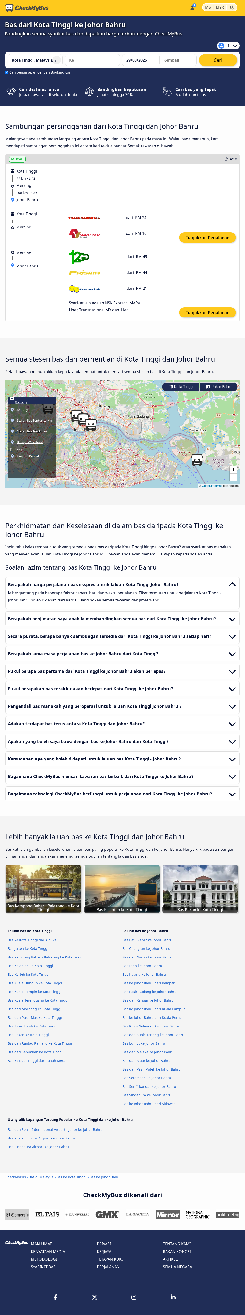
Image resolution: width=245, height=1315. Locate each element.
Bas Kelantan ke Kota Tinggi (30, 966)
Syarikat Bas (43, 1267)
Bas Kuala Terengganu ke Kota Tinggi (38, 1000)
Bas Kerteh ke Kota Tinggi (29, 974)
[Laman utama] (27, 8)
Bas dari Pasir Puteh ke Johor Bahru (151, 1069)
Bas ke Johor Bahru (105, 1177)
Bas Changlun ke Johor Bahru (146, 948)
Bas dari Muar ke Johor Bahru (146, 1060)
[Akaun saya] (192, 7)
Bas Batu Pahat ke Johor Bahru (147, 940)
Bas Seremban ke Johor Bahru (146, 1078)
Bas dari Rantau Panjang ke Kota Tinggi (40, 1043)
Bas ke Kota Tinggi (71, 1177)
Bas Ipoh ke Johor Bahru (142, 966)
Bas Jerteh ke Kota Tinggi (28, 948)
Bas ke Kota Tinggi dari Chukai (32, 940)
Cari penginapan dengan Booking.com (40, 72)
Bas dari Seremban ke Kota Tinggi (35, 1052)
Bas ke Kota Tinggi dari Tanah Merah (37, 1060)
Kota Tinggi (183, 387)
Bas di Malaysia (41, 1177)
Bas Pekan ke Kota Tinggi (28, 1034)
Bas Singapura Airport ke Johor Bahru (38, 1147)
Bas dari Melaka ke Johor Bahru (148, 1052)
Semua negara (177, 1267)
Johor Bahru (221, 387)
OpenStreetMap (212, 485)
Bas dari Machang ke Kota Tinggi (34, 1009)
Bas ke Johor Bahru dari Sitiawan (149, 1103)
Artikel (170, 1259)
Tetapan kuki (110, 1259)
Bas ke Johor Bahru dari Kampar (148, 983)
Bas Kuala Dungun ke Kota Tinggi (35, 983)
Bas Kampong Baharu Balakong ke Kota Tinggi (46, 957)
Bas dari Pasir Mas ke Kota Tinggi (35, 1017)
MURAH (17, 159)
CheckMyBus (15, 1177)
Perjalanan (108, 1267)
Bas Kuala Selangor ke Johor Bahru (150, 1026)
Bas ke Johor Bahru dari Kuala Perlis (151, 1017)
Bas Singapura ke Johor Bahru (146, 1095)
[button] (91, 424)
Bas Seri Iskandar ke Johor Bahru (149, 1086)
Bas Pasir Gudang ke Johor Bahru (149, 991)
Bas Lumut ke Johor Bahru (143, 1043)
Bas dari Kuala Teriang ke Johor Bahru (153, 1034)
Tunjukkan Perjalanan (207, 237)
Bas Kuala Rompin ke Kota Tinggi (34, 991)
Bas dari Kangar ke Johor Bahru (148, 1000)
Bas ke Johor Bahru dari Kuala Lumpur (153, 1009)
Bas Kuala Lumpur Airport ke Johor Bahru (41, 1138)
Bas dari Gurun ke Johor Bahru (147, 957)
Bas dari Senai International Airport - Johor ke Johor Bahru (55, 1129)
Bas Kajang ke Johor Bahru (144, 974)
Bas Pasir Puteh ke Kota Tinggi (32, 1026)
